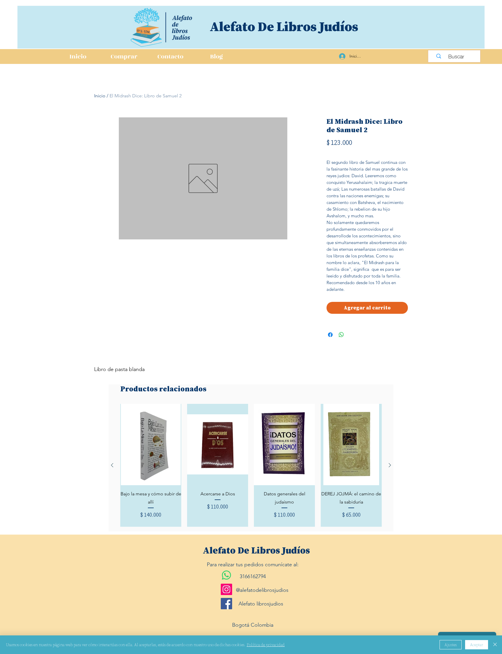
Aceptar (476, 645)
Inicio (99, 95)
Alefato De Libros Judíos (284, 26)
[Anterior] (112, 465)
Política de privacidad (266, 645)
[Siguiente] (389, 465)
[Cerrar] (495, 644)
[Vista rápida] (150, 444)
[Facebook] (226, 603)
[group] (251, 465)
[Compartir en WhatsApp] (341, 334)
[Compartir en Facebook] (330, 334)
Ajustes (450, 645)
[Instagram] (226, 589)
